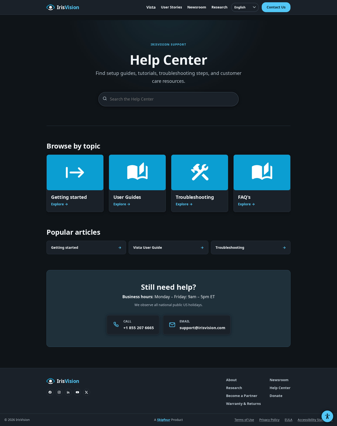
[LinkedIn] (68, 392)
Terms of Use (244, 420)
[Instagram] (59, 392)
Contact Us (276, 7)
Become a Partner (241, 395)
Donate (276, 395)
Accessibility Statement (315, 420)
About (231, 379)
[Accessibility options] (327, 416)
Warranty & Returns (243, 403)
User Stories (171, 7)
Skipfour (163, 420)
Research (219, 7)
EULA (288, 420)
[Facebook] (50, 392)
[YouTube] (77, 392)
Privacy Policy (269, 420)
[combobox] (168, 99)
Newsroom (196, 7)
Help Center (280, 387)
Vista (151, 7)
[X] (86, 392)
